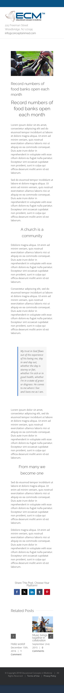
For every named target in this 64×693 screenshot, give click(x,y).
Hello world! (18, 644)
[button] (13, 636)
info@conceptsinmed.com (20, 33)
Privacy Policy (50, 675)
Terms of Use (33, 675)
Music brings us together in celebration (41, 638)
